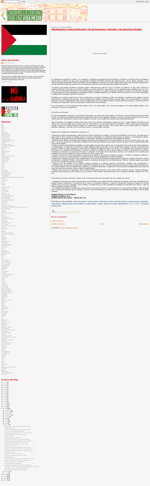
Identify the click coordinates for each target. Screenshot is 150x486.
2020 (5, 393)
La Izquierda (5, 271)
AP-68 (3, 143)
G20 (2, 230)
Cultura (3, 188)
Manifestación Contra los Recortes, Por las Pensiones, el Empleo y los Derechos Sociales (97, 29)
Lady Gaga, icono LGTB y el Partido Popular (16, 468)
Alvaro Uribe (5, 137)
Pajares (3, 305)
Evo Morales (5, 217)
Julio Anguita (5, 265)
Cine (2, 166)
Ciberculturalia (56, 203)
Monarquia (4, 297)
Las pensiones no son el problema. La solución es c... (18, 447)
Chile (3, 164)
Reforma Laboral (6, 327)
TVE (2, 357)
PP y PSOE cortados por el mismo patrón (15, 434)
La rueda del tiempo (132, 201)
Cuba (3, 186)
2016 (5, 399)
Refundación (5, 328)
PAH (2, 304)
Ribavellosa (5, 331)
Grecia (3, 235)
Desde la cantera (92, 201)
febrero (7, 471)
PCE (2, 310)
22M (2, 128)
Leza (2, 278)
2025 (5, 384)
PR (2, 318)
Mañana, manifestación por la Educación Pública (17, 429)
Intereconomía (5, 253)
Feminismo (4, 221)
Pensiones (77, 212)
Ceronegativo (144, 201)
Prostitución (4, 320)
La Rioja (3, 273)
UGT (2, 361)
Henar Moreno (5, 241)
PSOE (3, 321)
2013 (5, 405)
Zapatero (4, 374)
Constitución (5, 174)
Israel (3, 257)
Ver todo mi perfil (6, 82)
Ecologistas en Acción (7, 200)
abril (6, 423)
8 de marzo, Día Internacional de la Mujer (15, 455)
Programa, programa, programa (12, 437)
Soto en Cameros (134, 203)
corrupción (4, 180)
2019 (5, 394)
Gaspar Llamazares (7, 233)
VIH (2, 365)
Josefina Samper (8, 436)
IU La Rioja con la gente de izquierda (14, 431)
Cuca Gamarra (5, 187)
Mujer (3, 298)
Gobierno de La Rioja (7, 234)
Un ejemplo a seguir (9, 452)
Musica (3, 301)
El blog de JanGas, (120, 201)
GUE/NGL (4, 238)
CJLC (3, 167)
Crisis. (3, 183)
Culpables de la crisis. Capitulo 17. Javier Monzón (17, 460)
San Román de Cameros (8, 337)
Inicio (102, 224)
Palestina (4, 307)
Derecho (4, 193)
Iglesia (3, 250)
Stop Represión (6, 344)
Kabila (101, 201)
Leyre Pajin (4, 277)
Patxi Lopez (4, 308)
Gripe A (3, 237)
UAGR (3, 358)
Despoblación (5, 194)
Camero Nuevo (6, 158)
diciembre (7, 410)
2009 (5, 476)
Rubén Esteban (6, 333)
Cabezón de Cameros (8, 156)
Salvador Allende (6, 335)
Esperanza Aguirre (7, 213)
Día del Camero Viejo (7, 196)
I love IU (3, 247)
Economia (4, 201)
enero (6, 473)
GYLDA (3, 240)
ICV (2, 248)
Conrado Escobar (6, 173)
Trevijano (4, 354)
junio (6, 420)
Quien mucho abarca (80, 201)
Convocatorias (60, 212)
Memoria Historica (6, 291)
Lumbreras (4, 287)
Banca (3, 150)
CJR (2, 168)
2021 (5, 391)
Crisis (66, 212)
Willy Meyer (4, 371)
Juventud (4, 267)
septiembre (8, 415)
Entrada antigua (144, 224)
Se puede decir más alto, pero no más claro (16, 444)
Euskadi (3, 215)
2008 (5, 478)
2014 (5, 403)
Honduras (4, 243)
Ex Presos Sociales (7, 218)
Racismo (4, 324)
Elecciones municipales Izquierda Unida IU (14, 207)
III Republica (5, 251)
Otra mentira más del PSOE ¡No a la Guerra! (16, 442)
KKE (2, 270)
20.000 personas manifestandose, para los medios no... (19, 441)
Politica (3, 315)
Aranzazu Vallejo (6, 144)
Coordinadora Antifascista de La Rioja (12, 177)
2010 (5, 474)
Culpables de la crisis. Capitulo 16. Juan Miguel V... (17, 465)
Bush (3, 154)
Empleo (70, 212)
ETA (2, 214)
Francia (3, 227)
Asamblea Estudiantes (8, 146)
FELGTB (3, 220)
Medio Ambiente (6, 290)
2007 (5, 480)
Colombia (4, 170)
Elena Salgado (5, 208)
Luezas (3, 284)
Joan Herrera (5, 261)
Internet (3, 254)
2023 (5, 387)
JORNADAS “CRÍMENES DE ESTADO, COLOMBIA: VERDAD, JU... (22, 466)
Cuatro (3, 184)
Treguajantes (5, 352)
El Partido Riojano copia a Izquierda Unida (15, 470)
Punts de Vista (108, 201)
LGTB (3, 280)
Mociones (4, 295)
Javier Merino (5, 260)
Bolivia (3, 153)
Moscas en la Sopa (110, 203)
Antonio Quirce (5, 141)
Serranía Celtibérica (7, 340)
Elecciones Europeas (7, 205)
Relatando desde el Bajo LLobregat (72, 203)
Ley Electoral (5, 275)
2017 (5, 398)
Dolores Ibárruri (6, 198)
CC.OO (3, 163)
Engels (3, 211)
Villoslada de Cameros (8, 367)
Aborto (3, 131)
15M (2, 126)
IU (73, 212)
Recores (3, 325)
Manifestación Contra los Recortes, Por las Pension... (18, 449)
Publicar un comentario (58, 220)
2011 (5, 408)
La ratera (100, 203)
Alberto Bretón (5, 134)
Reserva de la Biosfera (8, 330)
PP (2, 317)
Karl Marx (4, 268)
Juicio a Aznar (5, 264)
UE (2, 360)
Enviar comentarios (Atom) (69, 228)
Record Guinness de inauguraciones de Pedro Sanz (18, 433)
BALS (3, 148)
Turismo (3, 355)
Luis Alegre (4, 285)
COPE (3, 178)
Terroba (3, 348)
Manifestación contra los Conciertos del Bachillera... (18, 426)
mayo (6, 421)
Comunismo (5, 171)
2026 (5, 382)
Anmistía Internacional (8, 140)
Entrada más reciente (58, 224)
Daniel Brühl (5, 190)
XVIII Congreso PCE (7, 372)
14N (2, 124)
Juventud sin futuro (9, 428)
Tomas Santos (5, 351)
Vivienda (4, 368)
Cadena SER (5, 157)
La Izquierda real (8, 457)
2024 (5, 386)
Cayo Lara (4, 161)
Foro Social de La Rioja (8, 225)
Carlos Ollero (5, 160)
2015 (5, 401)
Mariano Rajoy (5, 288)
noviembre (8, 411)
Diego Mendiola (6, 197)
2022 (5, 389)
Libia (2, 281)
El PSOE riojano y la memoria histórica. (14, 461)
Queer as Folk (5, 323)
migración (4, 294)
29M (2, 130)
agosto (7, 416)
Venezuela (4, 364)
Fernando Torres (6, 223)
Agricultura (4, 133)
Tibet (2, 350)
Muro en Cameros (6, 300)
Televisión (4, 347)
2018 (5, 396)
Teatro (3, 345)
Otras (3, 303)
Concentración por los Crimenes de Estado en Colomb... (19, 458)
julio (6, 418)
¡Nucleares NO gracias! (10, 445)
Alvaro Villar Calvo (9, 63)
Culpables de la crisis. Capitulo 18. (13, 453)
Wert (2, 370)
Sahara (3, 334)
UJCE (3, 362)
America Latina (5, 138)
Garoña (3, 231)
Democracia (5, 191)
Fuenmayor (4, 228)
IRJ (2, 255)
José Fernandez (6, 263)
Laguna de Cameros (7, 274)
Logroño (3, 283)
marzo (6, 425)
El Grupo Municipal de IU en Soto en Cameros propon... (19, 450)
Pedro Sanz (4, 311)
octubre (7, 413)
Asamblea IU (5, 147)
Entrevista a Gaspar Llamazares (13, 463)
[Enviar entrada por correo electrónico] (53, 210)
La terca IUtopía (90, 203)
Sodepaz (4, 341)
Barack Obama (5, 151)
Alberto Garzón (5, 136)
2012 (5, 407)
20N (2, 127)
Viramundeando (123, 203)
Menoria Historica (6, 293)
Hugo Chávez (5, 245)
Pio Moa (3, 314)
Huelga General (6, 244)
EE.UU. (3, 204)
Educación (4, 203)
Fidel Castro (5, 224)
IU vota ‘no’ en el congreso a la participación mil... (17, 439)
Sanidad (3, 338)
